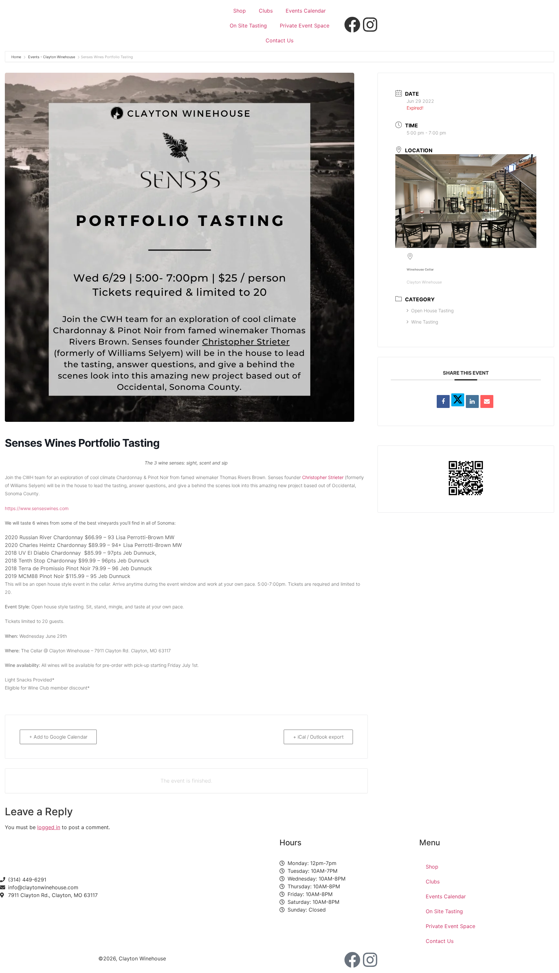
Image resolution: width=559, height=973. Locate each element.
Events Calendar (306, 10)
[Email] (486, 401)
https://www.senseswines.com (37, 508)
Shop (239, 10)
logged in (48, 827)
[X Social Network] (457, 399)
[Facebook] (352, 960)
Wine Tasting (424, 322)
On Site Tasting (248, 25)
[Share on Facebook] (443, 401)
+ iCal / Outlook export (318, 737)
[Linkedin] (472, 401)
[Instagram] (370, 960)
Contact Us (279, 40)
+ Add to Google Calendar (58, 737)
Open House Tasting (432, 310)
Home (16, 57)
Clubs (266, 10)
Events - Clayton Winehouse (51, 57)
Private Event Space (304, 25)
